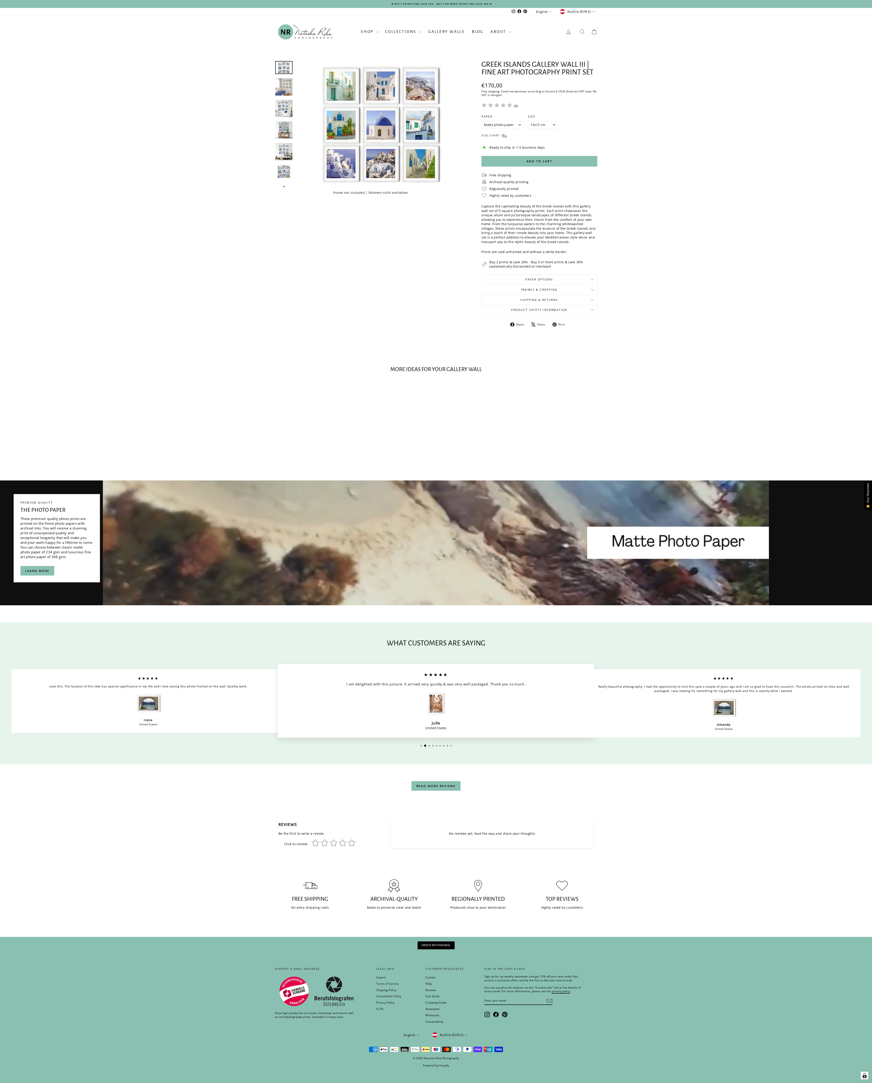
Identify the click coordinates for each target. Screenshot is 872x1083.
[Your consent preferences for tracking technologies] (864, 1075)
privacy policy (499, 556)
